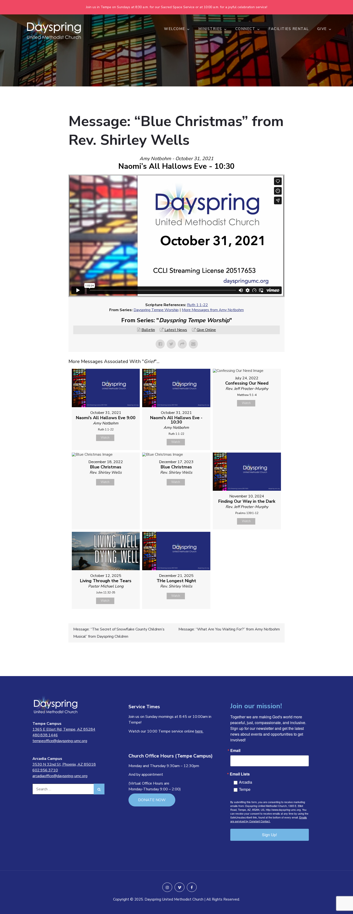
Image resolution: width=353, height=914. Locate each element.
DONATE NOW (152, 800)
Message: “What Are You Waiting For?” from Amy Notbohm (229, 629)
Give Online (206, 330)
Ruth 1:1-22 (197, 305)
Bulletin (148, 330)
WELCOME (174, 28)
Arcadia (245, 782)
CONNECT (245, 28)
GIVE (322, 28)
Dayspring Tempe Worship (156, 310)
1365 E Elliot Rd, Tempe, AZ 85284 (63, 729)
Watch (105, 438)
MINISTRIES (210, 28)
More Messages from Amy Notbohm (213, 310)
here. (199, 731)
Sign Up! (269, 834)
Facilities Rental (288, 28)
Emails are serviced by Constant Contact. (268, 819)
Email (235, 750)
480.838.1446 (45, 735)
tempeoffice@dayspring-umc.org (59, 741)
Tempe (244, 789)
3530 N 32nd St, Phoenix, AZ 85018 (64, 764)
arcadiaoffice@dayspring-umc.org (59, 776)
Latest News (175, 330)
